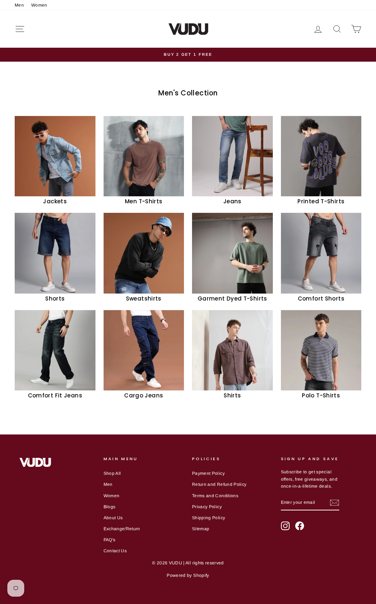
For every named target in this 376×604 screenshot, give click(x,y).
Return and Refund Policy (219, 484)
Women (39, 5)
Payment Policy (208, 473)
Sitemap (200, 528)
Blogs (110, 506)
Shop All (112, 473)
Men (19, 5)
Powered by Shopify (188, 575)
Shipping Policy (208, 517)
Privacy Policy (207, 506)
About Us (113, 517)
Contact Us (115, 550)
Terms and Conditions (215, 495)
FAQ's (110, 539)
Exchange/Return (122, 528)
